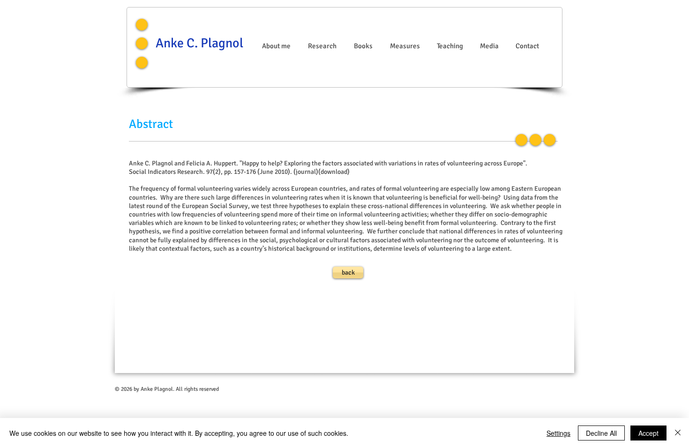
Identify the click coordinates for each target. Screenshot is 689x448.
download (334, 172)
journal (306, 172)
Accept (648, 433)
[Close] (677, 433)
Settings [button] (558, 433)
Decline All (601, 433)
